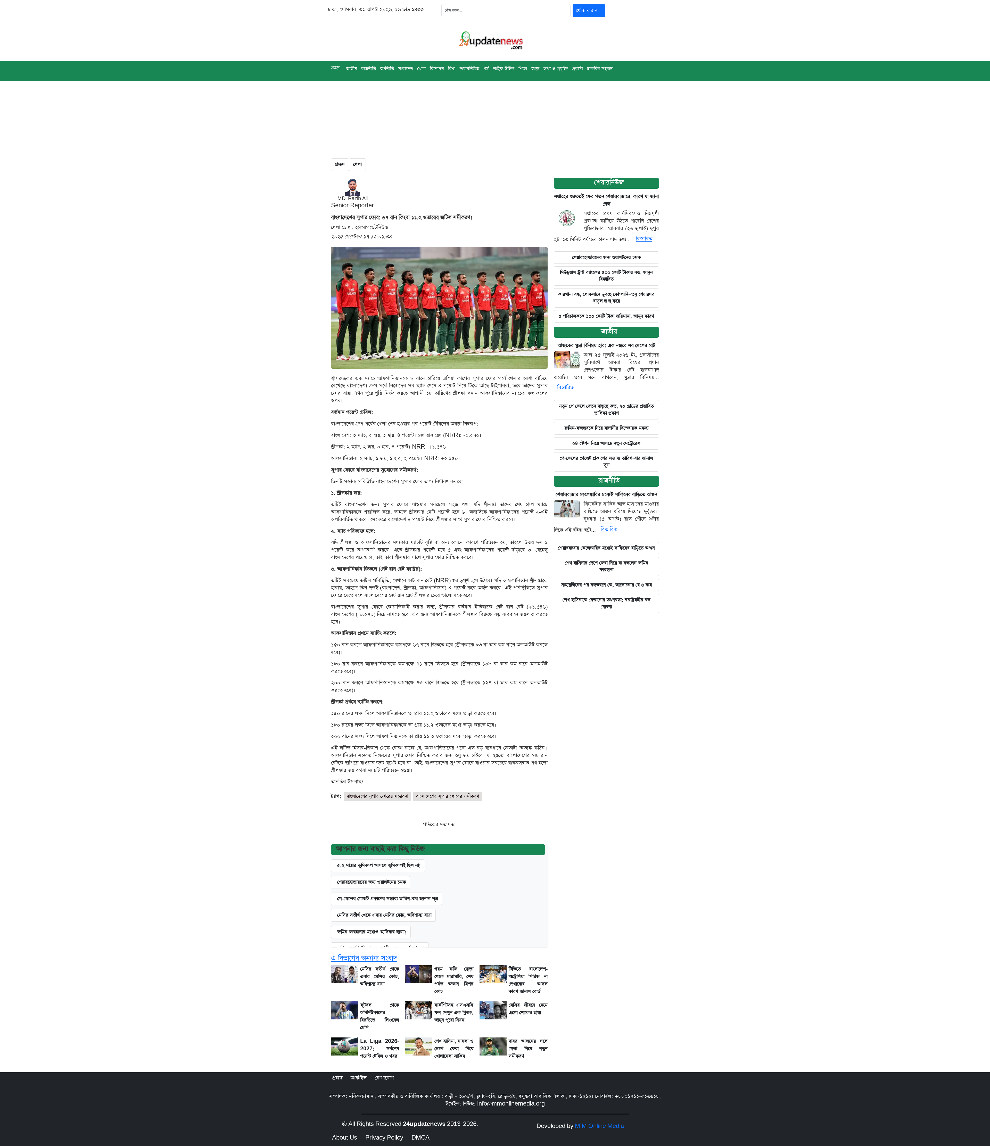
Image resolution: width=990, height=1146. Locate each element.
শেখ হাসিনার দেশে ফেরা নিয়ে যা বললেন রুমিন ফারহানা (606, 566)
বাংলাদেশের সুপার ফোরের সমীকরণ (447, 796)
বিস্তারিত (644, 238)
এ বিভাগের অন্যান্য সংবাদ (364, 958)
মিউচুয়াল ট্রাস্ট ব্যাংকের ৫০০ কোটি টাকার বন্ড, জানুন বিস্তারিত (606, 275)
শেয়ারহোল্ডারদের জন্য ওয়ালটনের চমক (371, 882)
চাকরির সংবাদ (600, 68)
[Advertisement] (495, 120)
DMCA (420, 1137)
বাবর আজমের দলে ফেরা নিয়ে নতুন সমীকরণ (528, 1048)
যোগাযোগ (384, 1078)
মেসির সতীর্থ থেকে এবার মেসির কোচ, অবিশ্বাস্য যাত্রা (384, 915)
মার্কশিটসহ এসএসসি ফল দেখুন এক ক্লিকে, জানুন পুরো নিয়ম (453, 1012)
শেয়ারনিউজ (609, 182)
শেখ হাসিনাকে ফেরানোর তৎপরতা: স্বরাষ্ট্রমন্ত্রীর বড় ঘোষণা (606, 603)
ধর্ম (486, 68)
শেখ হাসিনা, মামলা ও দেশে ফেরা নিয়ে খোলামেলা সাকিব (453, 1048)
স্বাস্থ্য (535, 68)
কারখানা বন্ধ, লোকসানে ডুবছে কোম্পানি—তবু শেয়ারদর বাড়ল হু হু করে (606, 297)
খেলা (421, 68)
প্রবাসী (577, 68)
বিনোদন (437, 68)
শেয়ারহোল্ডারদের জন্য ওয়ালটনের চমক (606, 257)
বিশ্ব (451, 68)
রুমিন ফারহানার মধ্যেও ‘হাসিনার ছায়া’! (372, 932)
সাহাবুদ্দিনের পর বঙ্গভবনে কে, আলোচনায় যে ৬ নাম (606, 585)
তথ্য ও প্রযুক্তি (555, 68)
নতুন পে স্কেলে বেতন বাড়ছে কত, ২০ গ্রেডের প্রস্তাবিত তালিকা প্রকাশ (606, 409)
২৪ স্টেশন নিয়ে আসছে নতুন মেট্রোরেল (606, 443)
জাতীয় (609, 331)
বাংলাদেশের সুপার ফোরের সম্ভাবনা (377, 796)
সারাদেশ (405, 68)
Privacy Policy (384, 1137)
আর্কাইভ (359, 1078)
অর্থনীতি (387, 68)
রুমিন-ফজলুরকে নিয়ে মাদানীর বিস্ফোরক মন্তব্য (606, 428)
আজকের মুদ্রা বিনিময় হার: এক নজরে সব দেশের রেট (606, 345)
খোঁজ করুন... (589, 10)
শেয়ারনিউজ (469, 68)
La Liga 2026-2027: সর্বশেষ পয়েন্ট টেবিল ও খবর (379, 1048)
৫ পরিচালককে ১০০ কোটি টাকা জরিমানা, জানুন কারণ (606, 316)
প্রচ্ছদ (335, 68)
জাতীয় (351, 68)
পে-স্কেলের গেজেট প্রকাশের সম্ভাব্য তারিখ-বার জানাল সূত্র (387, 898)
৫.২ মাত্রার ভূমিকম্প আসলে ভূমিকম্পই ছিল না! (379, 865)
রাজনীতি (368, 68)
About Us (344, 1137)
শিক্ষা (522, 68)
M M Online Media (599, 1126)
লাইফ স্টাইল (503, 68)
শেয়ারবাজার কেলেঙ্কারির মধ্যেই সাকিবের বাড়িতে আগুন (606, 494)
